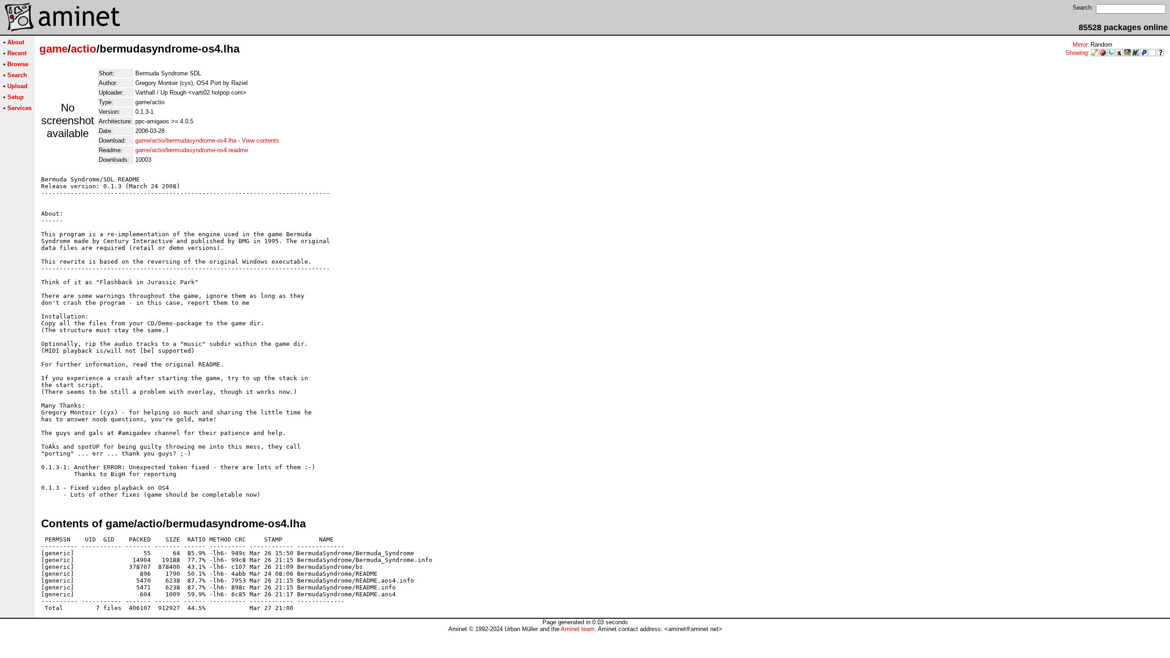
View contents (260, 140)
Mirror (1080, 44)
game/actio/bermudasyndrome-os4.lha (185, 140)
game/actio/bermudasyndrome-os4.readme (191, 150)
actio (83, 48)
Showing (1076, 52)
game (53, 48)
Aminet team (578, 629)
